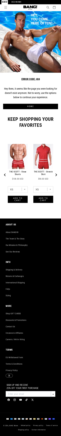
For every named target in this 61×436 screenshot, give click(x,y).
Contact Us (10, 326)
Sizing (8, 295)
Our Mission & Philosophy (17, 245)
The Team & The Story (15, 239)
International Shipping (15, 282)
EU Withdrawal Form (14, 357)
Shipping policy (23, 430)
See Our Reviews (13, 252)
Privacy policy (38, 425)
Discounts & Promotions (16, 320)
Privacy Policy (12, 370)
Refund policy (25, 425)
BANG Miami (13, 425)
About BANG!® (12, 232)
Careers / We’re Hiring (15, 339)
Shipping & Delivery (14, 270)
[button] (6, 7)
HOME (30, 106)
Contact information (39, 430)
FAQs (8, 289)
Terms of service (52, 425)
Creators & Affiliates (14, 333)
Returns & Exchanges (15, 276)
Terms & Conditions (14, 364)
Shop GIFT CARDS (13, 313)
